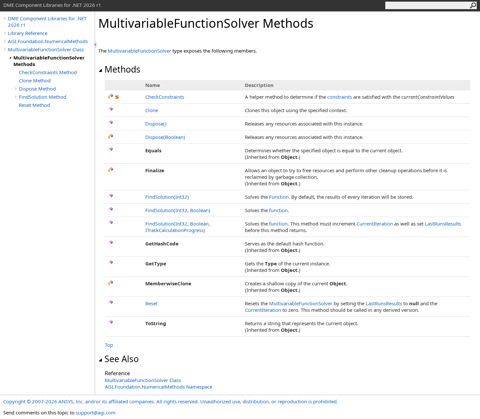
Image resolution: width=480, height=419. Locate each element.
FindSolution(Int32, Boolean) (177, 210)
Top (109, 345)
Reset (151, 303)
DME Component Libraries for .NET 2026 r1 (47, 21)
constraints (339, 96)
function (278, 210)
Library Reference (27, 33)
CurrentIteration (375, 223)
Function (279, 196)
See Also (121, 359)
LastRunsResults (443, 223)
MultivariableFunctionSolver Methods (49, 60)
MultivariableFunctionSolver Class (46, 49)
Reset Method (34, 105)
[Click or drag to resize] (96, 44)
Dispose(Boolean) (165, 137)
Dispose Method (37, 88)
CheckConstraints (164, 96)
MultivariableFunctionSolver (139, 50)
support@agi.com (96, 412)
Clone (151, 110)
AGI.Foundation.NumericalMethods (48, 41)
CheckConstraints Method (48, 72)
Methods (122, 69)
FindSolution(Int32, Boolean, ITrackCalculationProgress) (177, 226)
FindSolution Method (42, 96)
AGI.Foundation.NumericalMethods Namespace (158, 386)
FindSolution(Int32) (167, 196)
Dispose (156, 123)
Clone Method (35, 80)
